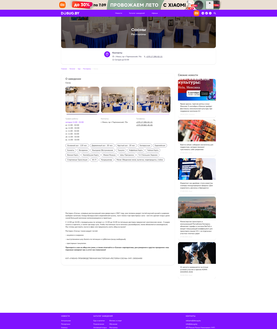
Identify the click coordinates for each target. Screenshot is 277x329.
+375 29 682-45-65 (144, 125)
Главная (64, 69)
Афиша (155, 13)
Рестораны (87, 69)
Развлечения (98, 324)
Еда (79, 69)
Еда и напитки (99, 320)
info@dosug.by (191, 324)
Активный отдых (100, 327)
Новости (118, 13)
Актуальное (66, 320)
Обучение (113, 324)
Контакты (190, 316)
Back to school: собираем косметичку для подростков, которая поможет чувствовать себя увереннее (196, 147)
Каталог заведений (137, 13)
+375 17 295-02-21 (154, 56)
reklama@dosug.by (193, 320)
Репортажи (65, 324)
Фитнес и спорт (115, 320)
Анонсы (64, 327)
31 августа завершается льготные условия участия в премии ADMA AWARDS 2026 (194, 269)
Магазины (113, 327)
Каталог (72, 69)
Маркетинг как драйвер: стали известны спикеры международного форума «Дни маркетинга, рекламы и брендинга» (196, 185)
